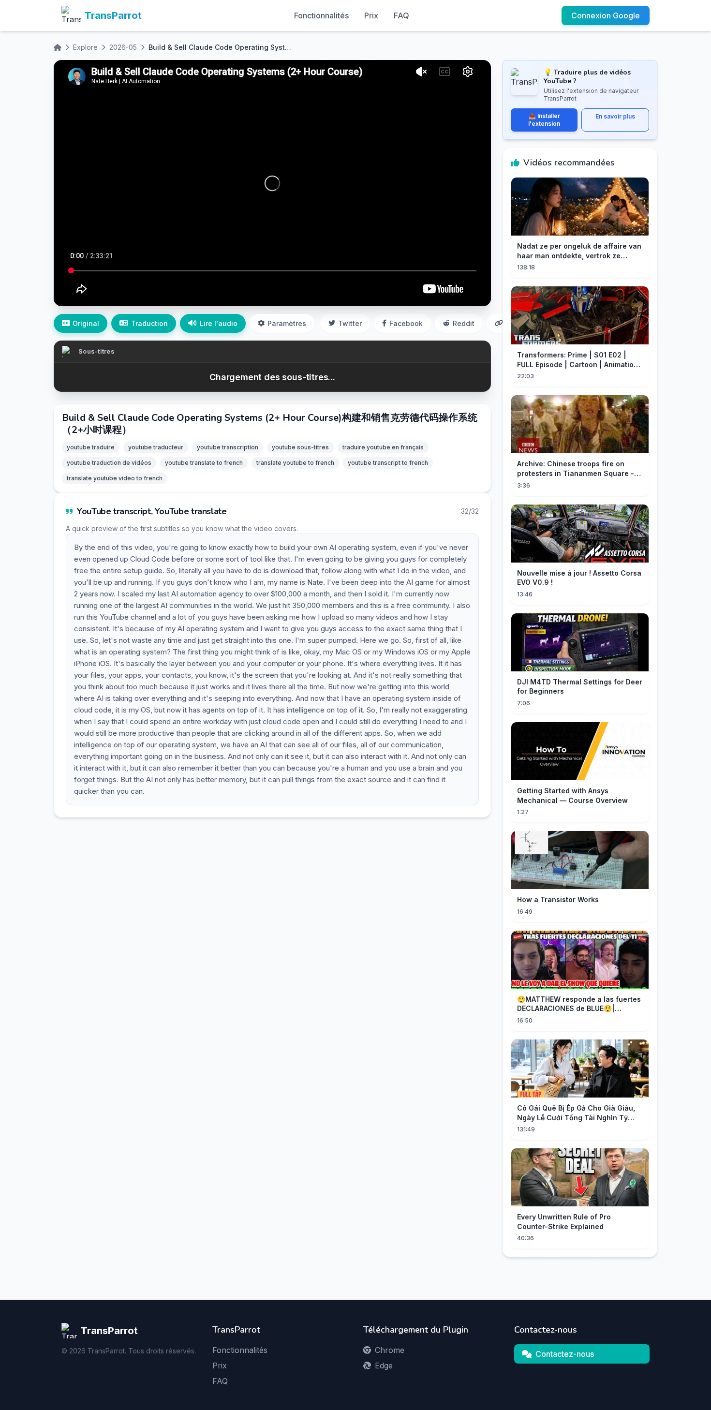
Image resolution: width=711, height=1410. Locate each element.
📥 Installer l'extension (544, 119)
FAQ (401, 15)
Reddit (463, 323)
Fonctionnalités (321, 15)
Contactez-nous (564, 1354)
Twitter (350, 323)
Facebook (406, 323)
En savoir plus (615, 116)
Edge (384, 1365)
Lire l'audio (218, 323)
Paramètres (286, 323)
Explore (85, 47)
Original (86, 323)
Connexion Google (605, 15)
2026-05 (123, 47)
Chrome (389, 1350)
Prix (371, 15)
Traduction (149, 323)
